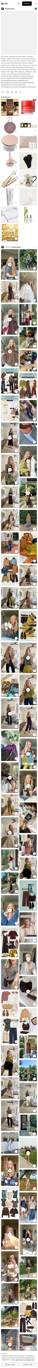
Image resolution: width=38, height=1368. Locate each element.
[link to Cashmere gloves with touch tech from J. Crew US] (28, 161)
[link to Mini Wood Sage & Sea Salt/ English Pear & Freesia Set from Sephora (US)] (28, 214)
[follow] (36, 9)
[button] (36, 3)
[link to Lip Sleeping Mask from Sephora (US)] (28, 107)
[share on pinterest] (12, 92)
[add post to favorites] (33, 51)
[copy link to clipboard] (20, 92)
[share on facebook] (7, 92)
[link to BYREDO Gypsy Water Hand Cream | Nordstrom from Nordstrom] (10, 196)
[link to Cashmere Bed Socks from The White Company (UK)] (28, 196)
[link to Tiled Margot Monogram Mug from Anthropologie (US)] (28, 179)
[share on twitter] (16, 92)
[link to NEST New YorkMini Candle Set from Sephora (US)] (28, 125)
